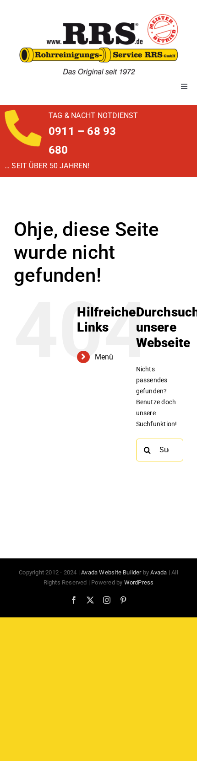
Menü (104, 357)
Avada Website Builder (111, 572)
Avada (158, 572)
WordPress (139, 582)
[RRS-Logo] (99, 17)
